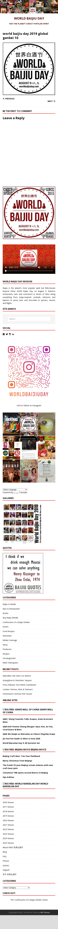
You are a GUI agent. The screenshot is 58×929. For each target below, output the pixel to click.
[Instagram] (10, 334)
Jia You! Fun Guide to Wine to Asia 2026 (21, 738)
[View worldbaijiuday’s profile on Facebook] (4, 334)
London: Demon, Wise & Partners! (18, 689)
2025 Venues (8, 843)
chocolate (32, 300)
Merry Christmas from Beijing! (17, 760)
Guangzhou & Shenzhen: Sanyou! (17, 680)
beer (21, 300)
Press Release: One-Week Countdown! (19, 685)
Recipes (6, 653)
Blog (5, 852)
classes (52, 300)
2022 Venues (8, 829)
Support (6, 870)
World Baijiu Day (25, 291)
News (5, 644)
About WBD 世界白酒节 (13, 847)
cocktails (36, 297)
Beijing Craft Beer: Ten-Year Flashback (21, 756)
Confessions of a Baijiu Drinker (16, 622)
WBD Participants (10, 662)
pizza (15, 300)
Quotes (6, 865)
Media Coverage (10, 640)
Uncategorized (9, 658)
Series (45, 900)
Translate (23, 492)
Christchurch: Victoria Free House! (17, 694)
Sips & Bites (8, 777)
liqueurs (6, 300)
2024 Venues (8, 838)
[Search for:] (29, 319)
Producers (7, 649)
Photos (6, 861)
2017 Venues (8, 807)
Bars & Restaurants (11, 608)
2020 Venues (8, 820)
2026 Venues (8, 802)
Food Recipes (9, 631)
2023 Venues (8, 834)
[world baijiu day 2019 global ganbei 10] (29, 93)
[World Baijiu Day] (29, 12)
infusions (46, 297)
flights (9, 303)
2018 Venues (8, 811)
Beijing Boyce (38, 749)
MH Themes (45, 912)
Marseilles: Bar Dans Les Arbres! (17, 675)
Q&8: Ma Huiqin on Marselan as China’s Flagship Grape (29, 734)
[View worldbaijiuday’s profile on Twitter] (7, 334)
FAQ (4, 856)
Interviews (7, 635)
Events (5, 626)
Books (5, 613)
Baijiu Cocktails (9, 604)
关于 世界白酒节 (9, 874)
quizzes (44, 300)
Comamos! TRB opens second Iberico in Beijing (25, 772)
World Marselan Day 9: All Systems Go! (21, 743)
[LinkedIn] (13, 334)
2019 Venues (8, 816)
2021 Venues (8, 825)
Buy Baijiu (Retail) (10, 617)
